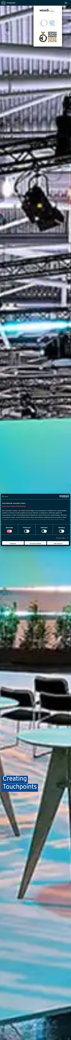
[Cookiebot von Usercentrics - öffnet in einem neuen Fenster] (61, 496)
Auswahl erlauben (35, 543)
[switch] (26, 531)
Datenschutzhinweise (18, 506)
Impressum (6, 506)
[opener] (66, 3)
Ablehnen (13, 543)
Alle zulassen (58, 543)
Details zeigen (60, 538)
